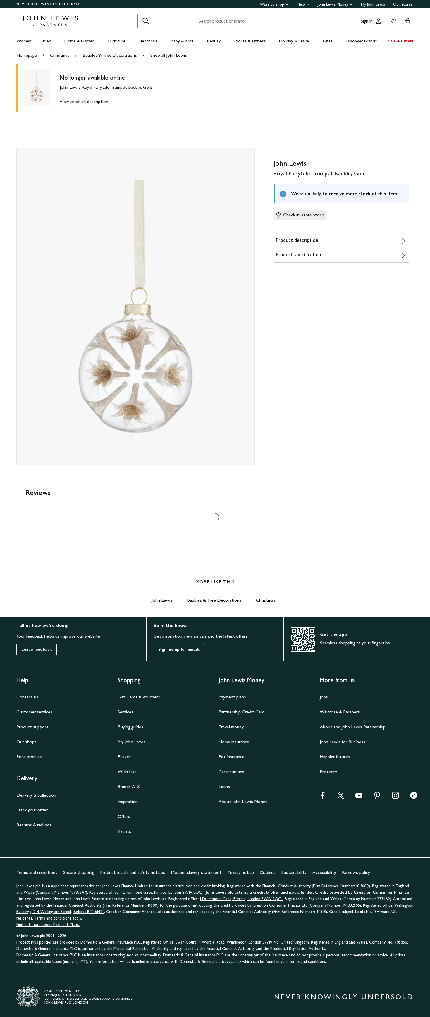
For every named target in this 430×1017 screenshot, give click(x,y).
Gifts (328, 41)
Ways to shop (272, 4)
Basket (124, 756)
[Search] (146, 21)
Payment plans (232, 697)
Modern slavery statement (196, 872)
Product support (32, 727)
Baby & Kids (182, 41)
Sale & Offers (401, 41)
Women (24, 41)
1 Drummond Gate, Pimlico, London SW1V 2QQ (162, 892)
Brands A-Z (129, 786)
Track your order (32, 810)
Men (47, 41)
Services (125, 712)
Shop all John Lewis (168, 55)
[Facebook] (322, 797)
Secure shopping (78, 872)
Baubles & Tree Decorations (109, 55)
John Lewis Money (333, 4)
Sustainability (294, 872)
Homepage (26, 55)
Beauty (214, 41)
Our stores (402, 4)
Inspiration (128, 801)
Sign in (367, 21)
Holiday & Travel (294, 41)
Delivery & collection (36, 795)
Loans (224, 786)
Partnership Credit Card (241, 712)
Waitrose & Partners (340, 712)
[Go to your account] (378, 21)
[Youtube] (358, 797)
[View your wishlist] (392, 21)
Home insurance (234, 741)
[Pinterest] (377, 797)
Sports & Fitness (249, 41)
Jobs (324, 697)
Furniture (116, 41)
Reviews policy (356, 872)
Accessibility (324, 872)
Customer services (34, 712)
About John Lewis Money (243, 801)
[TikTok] (413, 797)
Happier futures (335, 756)
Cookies (268, 872)
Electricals (148, 41)
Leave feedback (36, 649)
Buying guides (130, 727)
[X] (340, 797)
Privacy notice (240, 872)
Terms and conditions (36, 872)
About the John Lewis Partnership (353, 727)
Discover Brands (361, 41)
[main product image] (41, 88)
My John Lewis (373, 4)
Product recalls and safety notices (132, 872)
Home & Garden (79, 41)
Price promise (29, 756)
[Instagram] (395, 797)
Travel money (231, 727)
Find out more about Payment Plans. (48, 924)
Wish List (127, 771)
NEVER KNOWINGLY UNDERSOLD (50, 4)
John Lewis (162, 600)
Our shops (26, 741)
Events (124, 831)
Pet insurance (232, 756)
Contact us (27, 697)
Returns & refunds (33, 825)
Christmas (59, 55)
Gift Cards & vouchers (139, 697)
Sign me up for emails (179, 649)
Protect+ (329, 771)
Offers (124, 816)
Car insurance (231, 771)
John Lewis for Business (342, 741)
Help (301, 4)
